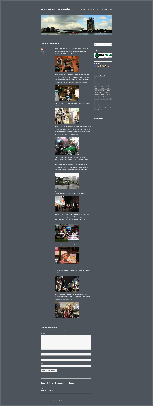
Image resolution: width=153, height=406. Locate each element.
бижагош (108, 82)
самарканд (101, 100)
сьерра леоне (98, 102)
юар (101, 109)
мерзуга (97, 96)
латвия (107, 92)
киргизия (97, 92)
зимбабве (102, 90)
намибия (102, 96)
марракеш (109, 94)
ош (110, 98)
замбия (97, 90)
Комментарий (44, 333)
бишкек (101, 84)
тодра (96, 105)
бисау (96, 84)
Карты (111, 9)
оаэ (106, 98)
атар (103, 82)
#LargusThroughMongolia (100, 75)
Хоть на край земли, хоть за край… (55, 9)
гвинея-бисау (102, 88)
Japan (42, 54)
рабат (96, 100)
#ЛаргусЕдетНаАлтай (99, 77)
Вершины (104, 9)
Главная (83, 9)
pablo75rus (42, 51)
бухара (101, 86)
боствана (106, 84)
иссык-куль (108, 90)
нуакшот (102, 98)
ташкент (110, 102)
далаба (108, 88)
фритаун (97, 107)
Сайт (42, 363)
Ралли (98, 9)
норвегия (107, 96)
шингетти (97, 109)
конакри (102, 92)
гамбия (106, 86)
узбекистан (101, 105)
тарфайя (104, 102)
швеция (109, 107)
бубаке (96, 86)
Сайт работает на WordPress (58, 400)
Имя (42, 351)
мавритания (97, 94)
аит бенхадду (98, 82)
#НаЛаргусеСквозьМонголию (101, 79)
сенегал (107, 100)
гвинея (96, 88)
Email (42, 357)
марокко (103, 94)
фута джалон (103, 107)
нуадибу (97, 98)
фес (107, 105)
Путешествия (91, 9)
